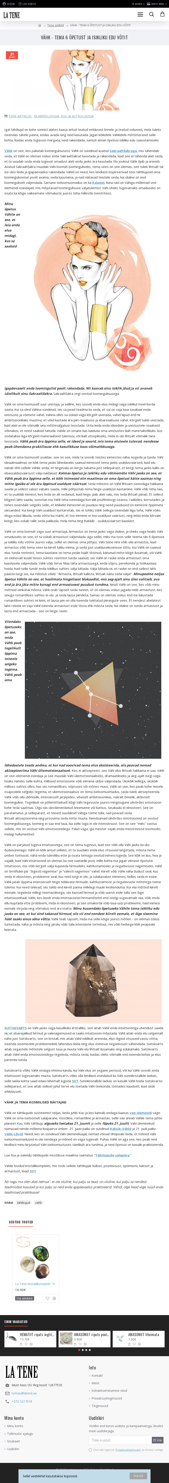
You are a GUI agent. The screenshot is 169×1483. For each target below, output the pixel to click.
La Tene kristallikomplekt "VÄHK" (36, 1284)
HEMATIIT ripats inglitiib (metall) (37, 1334)
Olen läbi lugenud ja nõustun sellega (128, 1449)
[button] (79, 1350)
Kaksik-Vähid (120, 1128)
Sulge (138, 1476)
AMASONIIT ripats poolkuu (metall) (91, 1334)
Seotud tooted (21, 1222)
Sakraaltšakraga (123, 150)
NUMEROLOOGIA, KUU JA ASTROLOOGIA (64, 116)
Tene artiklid (55, 25)
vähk (38, 1203)
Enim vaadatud (16, 1321)
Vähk (8, 150)
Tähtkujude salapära (112, 1155)
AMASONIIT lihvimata (143, 1334)
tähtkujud (23, 1203)
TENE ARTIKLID (20, 116)
